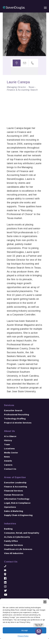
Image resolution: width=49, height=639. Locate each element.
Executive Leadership (15, 482)
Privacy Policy (23, 636)
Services (9, 405)
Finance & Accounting (15, 486)
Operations (10, 507)
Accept (24, 630)
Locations (9, 448)
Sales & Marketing (13, 511)
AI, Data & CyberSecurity (17, 537)
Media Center (11, 452)
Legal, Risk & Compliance (17, 503)
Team (7, 444)
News (7, 457)
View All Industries (13, 553)
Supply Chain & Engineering (18, 515)
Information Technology (16, 499)
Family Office (11, 541)
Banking (8, 529)
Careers (8, 465)
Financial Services (13, 491)
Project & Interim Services (17, 423)
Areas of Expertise (15, 477)
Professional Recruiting (16, 414)
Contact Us (10, 469)
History (8, 440)
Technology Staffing (15, 418)
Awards (8, 461)
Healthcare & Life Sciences (18, 549)
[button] (45, 602)
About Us (9, 431)
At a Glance (10, 436)
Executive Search (13, 410)
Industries (10, 523)
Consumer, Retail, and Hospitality (21, 533)
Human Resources (13, 495)
